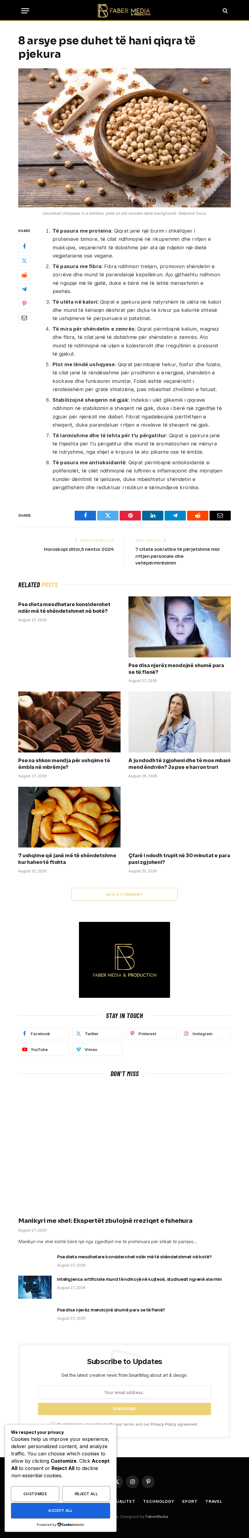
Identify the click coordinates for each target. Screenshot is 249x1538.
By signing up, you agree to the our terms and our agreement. (127, 1424)
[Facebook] (24, 246)
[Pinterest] (24, 303)
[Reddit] (24, 275)
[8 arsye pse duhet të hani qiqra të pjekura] (124, 137)
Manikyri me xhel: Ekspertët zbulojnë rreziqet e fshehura (105, 1221)
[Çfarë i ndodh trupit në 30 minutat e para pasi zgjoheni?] (179, 817)
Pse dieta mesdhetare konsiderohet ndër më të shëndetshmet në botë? (64, 607)
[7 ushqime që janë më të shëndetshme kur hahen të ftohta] (69, 817)
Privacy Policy (163, 1424)
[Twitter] (24, 261)
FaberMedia (156, 1516)
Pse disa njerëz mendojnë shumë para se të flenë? (176, 668)
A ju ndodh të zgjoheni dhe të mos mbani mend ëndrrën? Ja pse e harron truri (179, 763)
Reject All (86, 1494)
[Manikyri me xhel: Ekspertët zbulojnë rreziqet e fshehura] (124, 1148)
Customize (35, 1494)
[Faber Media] (124, 10)
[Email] (24, 318)
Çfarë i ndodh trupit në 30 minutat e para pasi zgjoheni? (179, 858)
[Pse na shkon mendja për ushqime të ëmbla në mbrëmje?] (69, 721)
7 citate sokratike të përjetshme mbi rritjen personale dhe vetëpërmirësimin (177, 556)
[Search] (224, 11)
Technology (158, 1501)
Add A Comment (124, 894)
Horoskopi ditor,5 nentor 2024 (79, 549)
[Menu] (25, 11)
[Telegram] (24, 289)
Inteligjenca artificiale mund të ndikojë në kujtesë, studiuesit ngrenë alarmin (139, 1279)
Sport (190, 1501)
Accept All (60, 1510)
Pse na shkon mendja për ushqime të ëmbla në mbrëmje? (64, 763)
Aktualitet (121, 1501)
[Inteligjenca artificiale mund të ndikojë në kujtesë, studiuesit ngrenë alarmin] (35, 1287)
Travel (213, 1501)
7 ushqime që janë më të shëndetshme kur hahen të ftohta (67, 858)
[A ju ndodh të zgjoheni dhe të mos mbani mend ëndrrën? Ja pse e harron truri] (179, 721)
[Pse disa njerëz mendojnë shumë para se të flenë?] (179, 626)
